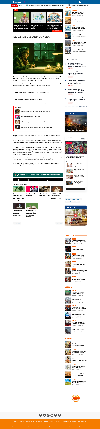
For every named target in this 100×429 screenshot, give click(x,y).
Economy (42, 1)
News (36, 1)
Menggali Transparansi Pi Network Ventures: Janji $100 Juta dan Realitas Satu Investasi (77, 90)
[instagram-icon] (48, 415)
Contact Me (73, 421)
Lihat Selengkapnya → (57, 30)
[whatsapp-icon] (55, 415)
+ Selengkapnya (83, 106)
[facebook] (18, 179)
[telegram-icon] (51, 415)
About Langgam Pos (81, 421)
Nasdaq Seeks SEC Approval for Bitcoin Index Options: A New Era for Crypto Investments (77, 82)
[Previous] (15, 18)
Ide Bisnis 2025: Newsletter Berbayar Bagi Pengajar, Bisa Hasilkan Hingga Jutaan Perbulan (77, 64)
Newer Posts (17, 223)
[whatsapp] (48, 179)
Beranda (16, 421)
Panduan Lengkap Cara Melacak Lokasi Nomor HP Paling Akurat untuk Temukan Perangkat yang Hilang (77, 99)
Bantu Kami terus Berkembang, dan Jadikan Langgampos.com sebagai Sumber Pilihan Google (39, 175)
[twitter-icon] (44, 415)
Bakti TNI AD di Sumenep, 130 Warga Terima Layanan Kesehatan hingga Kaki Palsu (40, 5)
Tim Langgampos (39, 421)
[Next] (61, 18)
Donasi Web (21, 421)
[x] (28, 179)
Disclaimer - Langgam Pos (56, 421)
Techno (57, 1)
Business (49, 1)
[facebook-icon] (40, 415)
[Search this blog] (86, 2)
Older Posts (59, 223)
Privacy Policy (66, 421)
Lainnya (63, 1)
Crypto (73, 199)
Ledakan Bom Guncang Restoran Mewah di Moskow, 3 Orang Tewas (79, 5)
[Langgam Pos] (19, 2)
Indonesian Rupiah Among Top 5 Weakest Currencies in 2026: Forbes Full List (77, 73)
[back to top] (97, 425)
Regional (72, 201)
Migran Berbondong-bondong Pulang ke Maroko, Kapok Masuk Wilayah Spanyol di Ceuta (75, 129)
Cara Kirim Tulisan (29, 421)
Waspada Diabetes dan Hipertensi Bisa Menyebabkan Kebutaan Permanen (75, 157)
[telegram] (58, 179)
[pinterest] (38, 179)
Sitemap (46, 421)
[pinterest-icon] (59, 415)
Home (30, 1)
